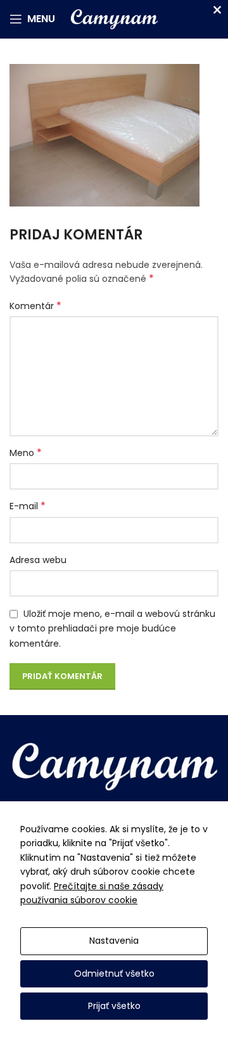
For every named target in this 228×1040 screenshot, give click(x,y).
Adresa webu (38, 560)
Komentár (35, 306)
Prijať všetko (114, 1005)
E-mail (28, 506)
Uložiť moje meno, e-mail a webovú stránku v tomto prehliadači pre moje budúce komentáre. (112, 628)
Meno (26, 453)
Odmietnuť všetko (114, 973)
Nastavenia (114, 940)
